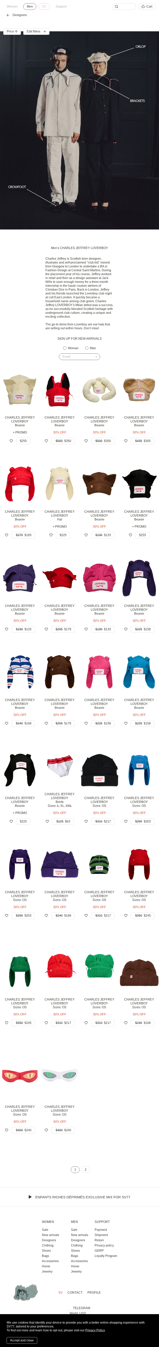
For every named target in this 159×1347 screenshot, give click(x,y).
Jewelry (47, 1271)
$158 (143, 629)
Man (93, 348)
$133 (103, 535)
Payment (101, 1229)
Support (61, 6)
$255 (23, 441)
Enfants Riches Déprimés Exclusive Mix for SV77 (82, 1197)
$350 (63, 441)
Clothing (48, 1245)
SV (44, 6)
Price (10, 31)
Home (46, 1266)
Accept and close (22, 1340)
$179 (63, 629)
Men (30, 6)
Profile (94, 1292)
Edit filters (33, 31)
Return (99, 1240)
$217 (103, 821)
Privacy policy (104, 1245)
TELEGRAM (81, 1308)
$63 (63, 821)
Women (12, 6)
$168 (23, 723)
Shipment (101, 1235)
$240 (23, 1130)
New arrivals (50, 1235)
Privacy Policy (95, 1330)
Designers (20, 15)
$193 (23, 535)
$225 (63, 535)
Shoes (46, 1250)
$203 (143, 821)
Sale (45, 1229)
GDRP (99, 1250)
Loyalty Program (106, 1255)
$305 (143, 441)
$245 (143, 915)
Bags (45, 1255)
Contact (75, 1292)
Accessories (50, 1261)
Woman (73, 348)
